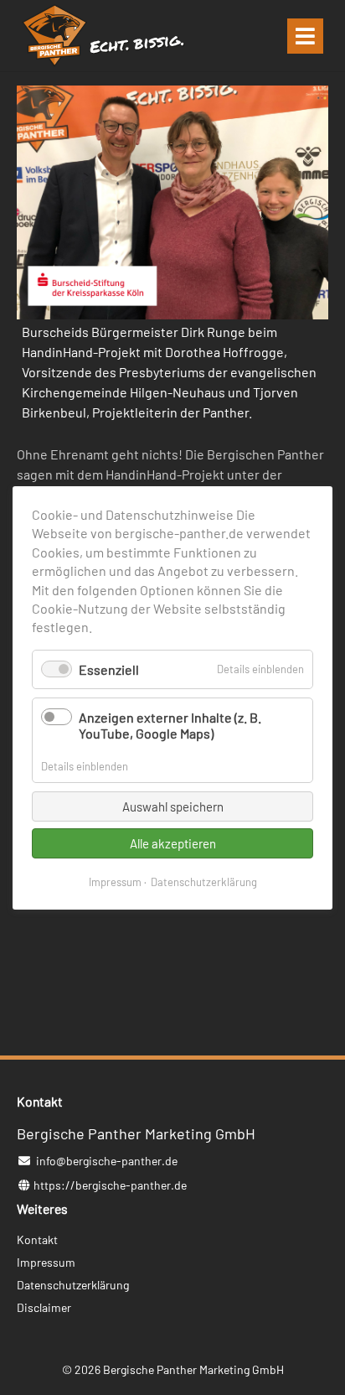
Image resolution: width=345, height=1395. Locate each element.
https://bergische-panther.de (110, 1185)
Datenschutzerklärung (204, 881)
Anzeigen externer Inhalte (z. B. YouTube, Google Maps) (170, 725)
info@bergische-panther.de (107, 1161)
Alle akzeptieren (173, 842)
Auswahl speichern (173, 805)
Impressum (115, 881)
